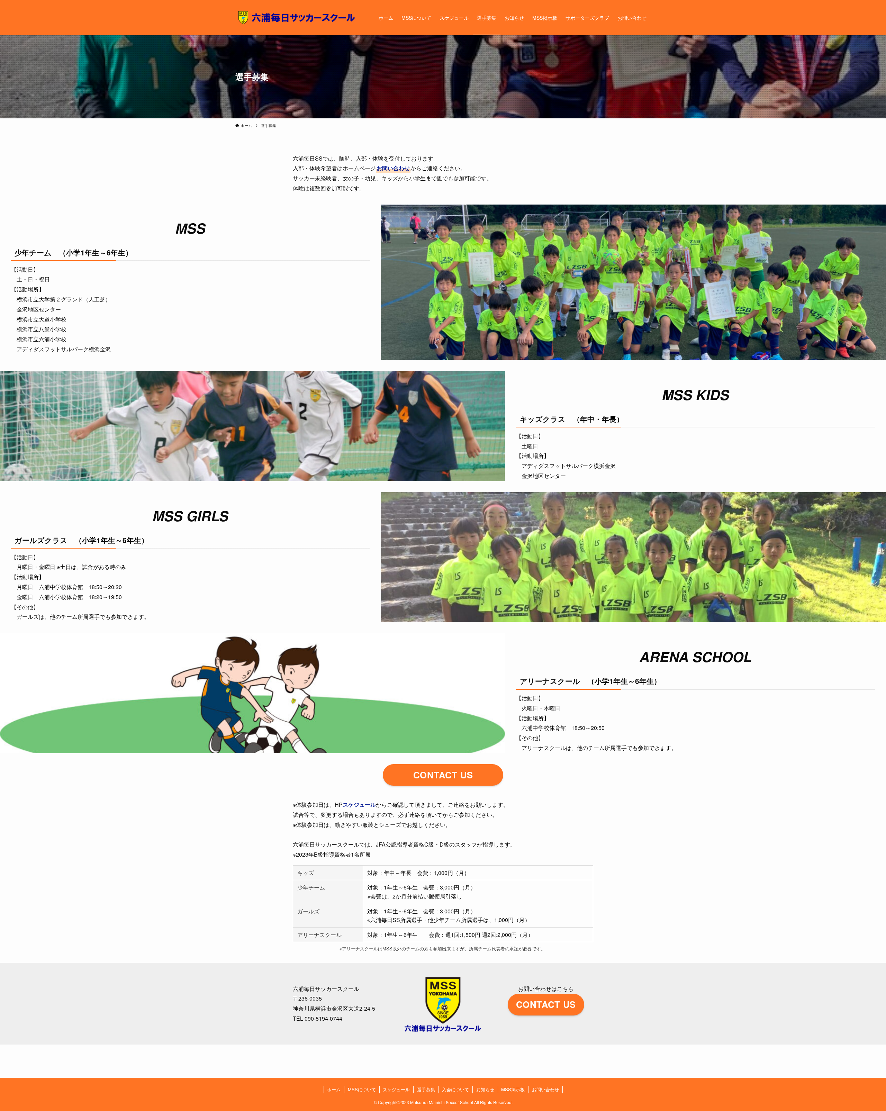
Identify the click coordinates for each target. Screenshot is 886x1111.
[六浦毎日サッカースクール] (298, 18)
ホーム (334, 1089)
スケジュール (359, 805)
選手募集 (426, 1089)
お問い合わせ (393, 168)
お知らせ (485, 1089)
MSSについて (362, 1089)
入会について (455, 1089)
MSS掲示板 (513, 1089)
